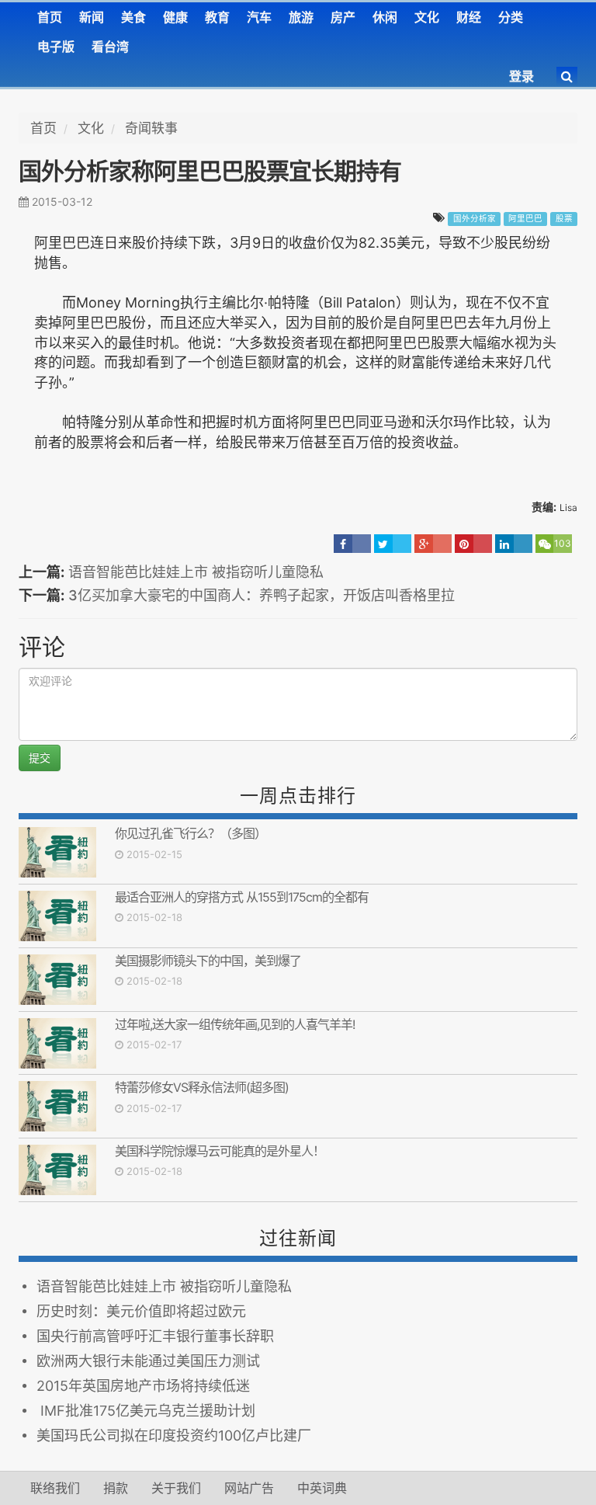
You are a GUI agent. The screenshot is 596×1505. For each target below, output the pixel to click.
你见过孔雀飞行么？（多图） (190, 833)
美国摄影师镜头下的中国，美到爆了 (208, 960)
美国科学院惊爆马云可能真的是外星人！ (219, 1151)
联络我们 (55, 1488)
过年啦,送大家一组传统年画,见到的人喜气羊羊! (235, 1024)
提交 (39, 757)
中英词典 (322, 1488)
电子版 (55, 46)
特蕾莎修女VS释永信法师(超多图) (202, 1087)
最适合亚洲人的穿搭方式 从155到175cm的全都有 (242, 897)
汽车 (259, 17)
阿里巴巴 (525, 219)
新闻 (91, 17)
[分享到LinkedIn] (513, 543)
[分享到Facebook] (352, 543)
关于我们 (176, 1488)
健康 (175, 17)
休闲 (384, 17)
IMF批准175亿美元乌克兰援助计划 (145, 1410)
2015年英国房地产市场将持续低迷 (143, 1386)
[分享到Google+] (433, 543)
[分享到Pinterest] (473, 543)
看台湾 (110, 46)
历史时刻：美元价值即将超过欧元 (141, 1311)
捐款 (115, 1488)
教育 (217, 17)
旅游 (301, 17)
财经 (468, 17)
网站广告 (249, 1488)
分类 (510, 17)
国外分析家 (474, 219)
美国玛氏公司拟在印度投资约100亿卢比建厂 (173, 1435)
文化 (426, 17)
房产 (343, 17)
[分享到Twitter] (392, 543)
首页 (49, 17)
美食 (133, 17)
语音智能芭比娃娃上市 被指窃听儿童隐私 (196, 572)
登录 (521, 76)
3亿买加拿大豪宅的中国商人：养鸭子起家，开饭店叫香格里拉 (261, 595)
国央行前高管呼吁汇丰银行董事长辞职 (155, 1336)
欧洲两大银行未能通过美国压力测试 (148, 1361)
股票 (564, 219)
